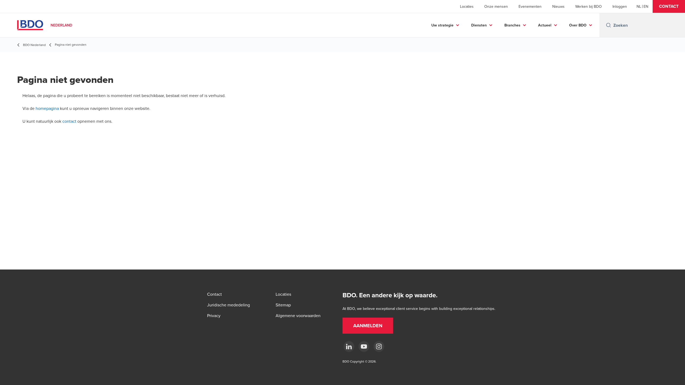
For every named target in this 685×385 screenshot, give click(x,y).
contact (69, 121)
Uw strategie (442, 25)
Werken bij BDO (588, 6)
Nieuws (558, 6)
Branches (512, 25)
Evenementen (530, 6)
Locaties (467, 6)
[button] (669, 6)
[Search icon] (608, 25)
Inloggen (619, 6)
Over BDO (578, 25)
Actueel (544, 25)
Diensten (479, 25)
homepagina (47, 108)
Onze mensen (496, 6)
